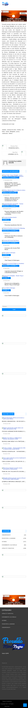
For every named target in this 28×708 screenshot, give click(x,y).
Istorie (5, 219)
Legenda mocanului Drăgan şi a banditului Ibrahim (14, 271)
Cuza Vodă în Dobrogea (12, 295)
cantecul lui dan (11, 129)
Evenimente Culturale (9, 617)
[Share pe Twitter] (14, 139)
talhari (10, 133)
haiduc (19, 129)
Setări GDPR (5, 653)
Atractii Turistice (8, 192)
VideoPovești (6, 627)
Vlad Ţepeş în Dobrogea (12, 260)
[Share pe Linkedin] (19, 139)
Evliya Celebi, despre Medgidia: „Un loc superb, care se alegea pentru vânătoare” (13, 185)
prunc (18, 131)
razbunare (5, 133)
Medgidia (12, 131)
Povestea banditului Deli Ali (13, 225)
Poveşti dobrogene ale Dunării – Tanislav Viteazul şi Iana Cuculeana (14, 213)
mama (7, 131)
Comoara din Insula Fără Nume (12, 248)
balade (4, 129)
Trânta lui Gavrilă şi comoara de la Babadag (13, 236)
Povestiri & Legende (9, 177)
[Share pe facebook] (8, 139)
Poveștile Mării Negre (15, 162)
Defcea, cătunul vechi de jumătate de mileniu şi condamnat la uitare (12, 199)
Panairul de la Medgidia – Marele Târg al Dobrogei (12, 284)
